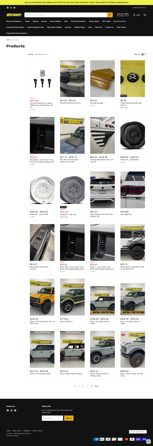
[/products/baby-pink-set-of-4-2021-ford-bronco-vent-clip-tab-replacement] (72, 242)
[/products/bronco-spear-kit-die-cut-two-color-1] (132, 349)
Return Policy (17, 431)
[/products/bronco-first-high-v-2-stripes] (132, 297)
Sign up (69, 418)
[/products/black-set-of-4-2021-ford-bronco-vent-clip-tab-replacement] (102, 242)
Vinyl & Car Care (119, 21)
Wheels (35, 21)
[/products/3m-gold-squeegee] (102, 78)
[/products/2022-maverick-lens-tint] (72, 78)
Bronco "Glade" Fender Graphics (71, 374)
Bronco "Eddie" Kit (66, 321)
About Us (98, 27)
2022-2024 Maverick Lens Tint (70, 103)
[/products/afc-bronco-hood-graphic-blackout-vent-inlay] (72, 135)
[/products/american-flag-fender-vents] (102, 135)
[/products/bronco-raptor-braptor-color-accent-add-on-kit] (132, 242)
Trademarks (26, 431)
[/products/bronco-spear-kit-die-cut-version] (102, 349)
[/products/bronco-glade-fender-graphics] (72, 349)
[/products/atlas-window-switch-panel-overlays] (42, 242)
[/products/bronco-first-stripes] (42, 349)
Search (8, 431)
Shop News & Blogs (54, 27)
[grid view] (142, 54)
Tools (90, 27)
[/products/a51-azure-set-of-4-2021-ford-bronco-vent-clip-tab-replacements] (42, 135)
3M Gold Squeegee (96, 103)
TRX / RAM (106, 21)
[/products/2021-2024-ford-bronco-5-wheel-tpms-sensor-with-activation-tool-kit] (42, 78)
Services (68, 27)
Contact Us (109, 27)
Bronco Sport (94, 21)
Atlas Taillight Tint (126, 214)
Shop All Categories (13, 21)
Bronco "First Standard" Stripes (40, 374)
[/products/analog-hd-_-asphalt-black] (132, 135)
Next (96, 386)
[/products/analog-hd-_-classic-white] (42, 190)
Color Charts (121, 27)
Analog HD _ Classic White (39, 214)
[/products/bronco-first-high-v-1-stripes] (102, 297)
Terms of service (38, 431)
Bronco (44, 21)
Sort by (30, 54)
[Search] (110, 14)
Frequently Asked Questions (16, 33)
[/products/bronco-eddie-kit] (72, 297)
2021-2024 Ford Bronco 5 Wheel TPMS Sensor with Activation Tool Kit (41, 105)
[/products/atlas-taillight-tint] (132, 190)
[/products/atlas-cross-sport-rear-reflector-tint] (102, 190)
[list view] (145, 54)
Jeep (66, 21)
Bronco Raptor (55, 21)
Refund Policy (80, 27)
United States (139, 7)
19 (91, 386)
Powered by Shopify (12, 435)
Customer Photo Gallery (15, 27)
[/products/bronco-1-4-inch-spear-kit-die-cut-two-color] (42, 297)
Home (27, 21)
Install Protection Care (35, 27)
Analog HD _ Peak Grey (68, 214)
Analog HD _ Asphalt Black (129, 159)
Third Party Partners (78, 21)
